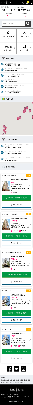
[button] (30, 110)
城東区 (17, 380)
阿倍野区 (22, 382)
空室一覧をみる (18, 205)
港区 (29, 380)
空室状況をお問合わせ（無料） (17, 197)
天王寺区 (12, 382)
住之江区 (17, 382)
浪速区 (21, 380)
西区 (14, 380)
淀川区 (25, 380)
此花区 (3, 382)
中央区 (7, 380)
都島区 (7, 382)
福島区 (3, 380)
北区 (11, 380)
